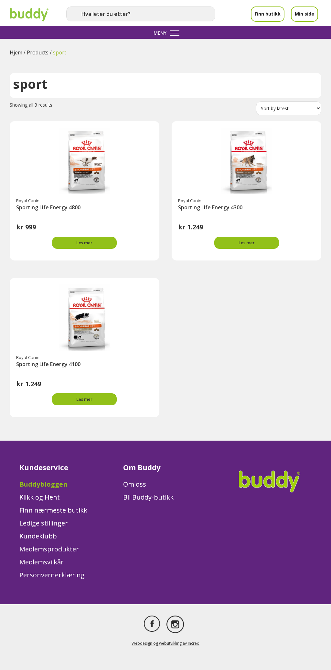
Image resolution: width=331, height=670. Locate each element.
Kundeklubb (38, 536)
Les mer (84, 243)
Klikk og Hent (39, 497)
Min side (304, 14)
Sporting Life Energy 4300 (210, 207)
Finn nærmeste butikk (53, 510)
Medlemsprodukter (49, 549)
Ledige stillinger (43, 523)
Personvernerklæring (52, 575)
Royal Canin (27, 200)
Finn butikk (268, 14)
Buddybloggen (43, 484)
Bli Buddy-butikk (148, 497)
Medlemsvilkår (41, 562)
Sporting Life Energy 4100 (48, 364)
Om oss (134, 484)
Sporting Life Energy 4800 (48, 207)
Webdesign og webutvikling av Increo (165, 643)
